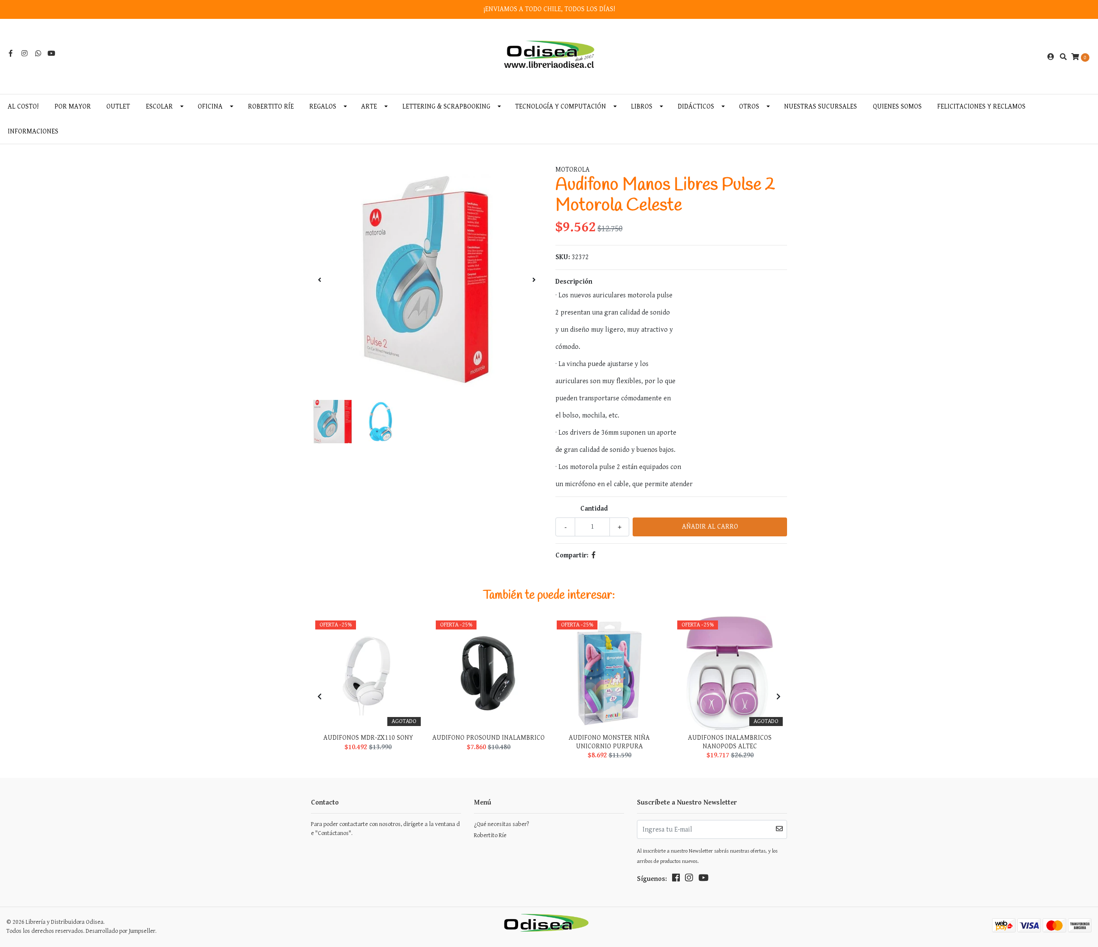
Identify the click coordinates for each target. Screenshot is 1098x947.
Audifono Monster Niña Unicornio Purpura (609, 742)
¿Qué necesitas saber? (501, 824)
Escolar (159, 107)
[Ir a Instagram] (24, 54)
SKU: (562, 257)
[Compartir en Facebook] (593, 555)
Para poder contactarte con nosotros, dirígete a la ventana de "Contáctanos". (385, 829)
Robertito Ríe (271, 107)
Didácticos (696, 107)
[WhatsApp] (38, 54)
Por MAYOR (72, 107)
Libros (641, 107)
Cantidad (594, 509)
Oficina (210, 107)
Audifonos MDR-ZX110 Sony (368, 738)
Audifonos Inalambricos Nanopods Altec (730, 742)
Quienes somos (897, 107)
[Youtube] (51, 54)
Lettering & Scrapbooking (446, 107)
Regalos (322, 107)
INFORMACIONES (33, 131)
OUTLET (118, 107)
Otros (749, 107)
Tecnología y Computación (560, 107)
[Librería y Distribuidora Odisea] (549, 57)
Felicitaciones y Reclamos (981, 107)
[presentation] (319, 280)
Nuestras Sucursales (820, 107)
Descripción (573, 282)
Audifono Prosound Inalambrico (488, 738)
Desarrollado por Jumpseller (120, 931)
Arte (369, 107)
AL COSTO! (23, 107)
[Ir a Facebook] (10, 54)
